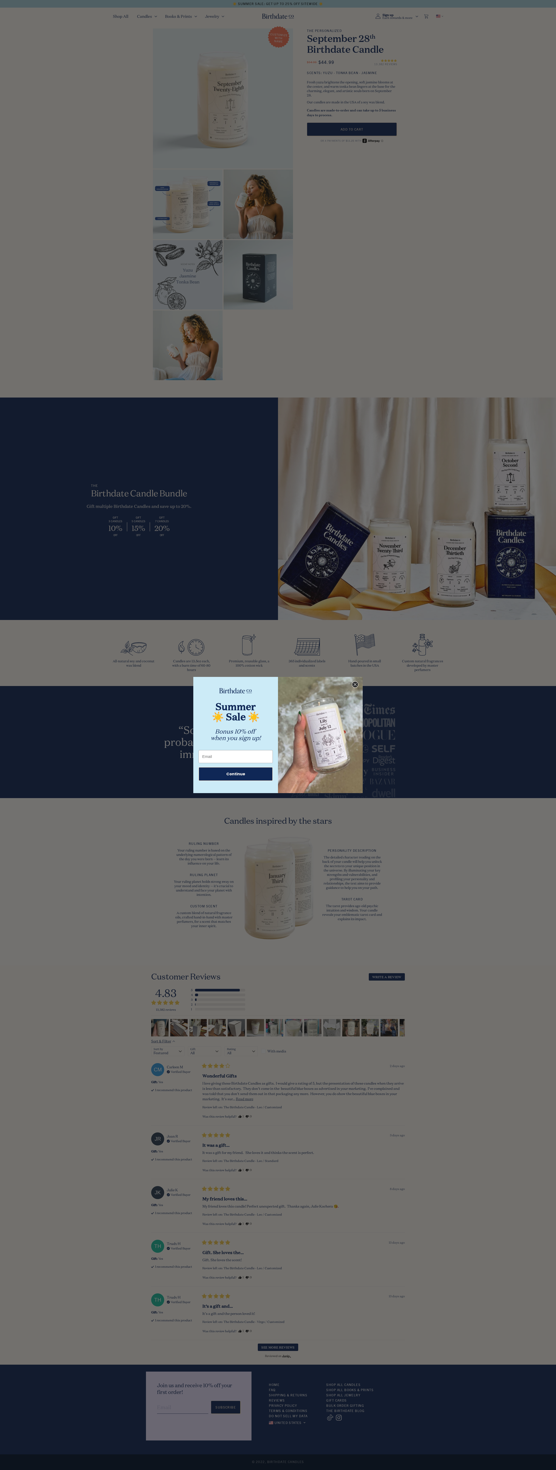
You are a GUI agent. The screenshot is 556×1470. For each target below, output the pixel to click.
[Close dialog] (355, 684)
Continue (235, 774)
